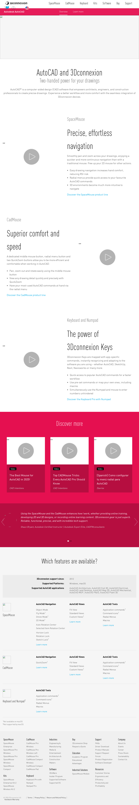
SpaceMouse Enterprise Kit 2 (9, 781)
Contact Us (122, 759)
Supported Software (57, 779)
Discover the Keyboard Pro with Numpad (89, 399)
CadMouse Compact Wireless (34, 761)
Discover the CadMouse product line (26, 294)
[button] (68, 541)
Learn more (78, 12)
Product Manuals (102, 749)
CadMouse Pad (32, 769)
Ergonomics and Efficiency (101, 778)
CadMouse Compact (34, 766)
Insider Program (56, 776)
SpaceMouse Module (80, 773)
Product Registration (103, 759)
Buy (118, 3)
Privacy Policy (40, 798)
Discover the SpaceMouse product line (87, 194)
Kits (95, 3)
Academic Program (80, 756)
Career (121, 749)
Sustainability (123, 756)
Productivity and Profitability (101, 784)
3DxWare (53, 773)
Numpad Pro (31, 786)
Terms (30, 798)
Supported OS (55, 782)
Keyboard (84, 3)
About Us (122, 743)
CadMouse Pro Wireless (32, 745)
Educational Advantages (77, 761)
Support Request (102, 753)
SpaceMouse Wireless (8, 761)
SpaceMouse (54, 3)
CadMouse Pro (32, 756)
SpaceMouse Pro (10, 756)
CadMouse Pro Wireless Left (32, 751)
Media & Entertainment (55, 751)
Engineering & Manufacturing (55, 745)
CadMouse (69, 3)
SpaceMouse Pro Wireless (10, 751)
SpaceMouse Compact (8, 767)
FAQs (97, 743)
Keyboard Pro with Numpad (34, 781)
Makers (52, 762)
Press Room (123, 753)
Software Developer (103, 762)
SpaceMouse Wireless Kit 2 (9, 787)
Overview (63, 11)
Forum (98, 756)
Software (107, 3)
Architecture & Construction (55, 758)
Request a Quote (79, 746)
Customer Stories (102, 773)
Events (121, 746)
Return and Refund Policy (56, 798)
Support (128, 3)
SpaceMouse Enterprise (8, 745)
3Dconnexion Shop (79, 743)
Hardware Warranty (11, 800)
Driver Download (102, 746)
